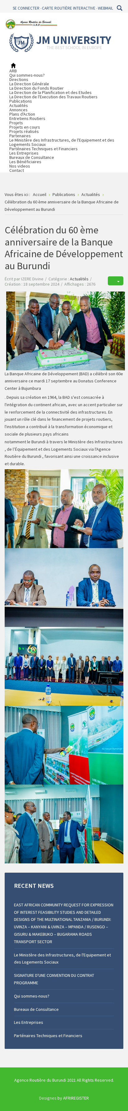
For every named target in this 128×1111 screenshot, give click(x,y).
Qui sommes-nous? (27, 75)
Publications (20, 101)
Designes (48, 1098)
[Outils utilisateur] (115, 280)
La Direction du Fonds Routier (36, 88)
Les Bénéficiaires (25, 161)
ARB (13, 71)
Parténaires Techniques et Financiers (43, 148)
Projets (16, 123)
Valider (119, 8)
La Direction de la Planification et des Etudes (50, 92)
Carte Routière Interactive (68, 8)
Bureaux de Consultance (31, 157)
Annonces (18, 110)
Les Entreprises (24, 153)
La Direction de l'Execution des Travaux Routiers (53, 97)
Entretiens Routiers (27, 118)
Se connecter (26, 8)
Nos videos (19, 166)
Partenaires (20, 135)
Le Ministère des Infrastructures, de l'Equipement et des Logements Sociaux (61, 142)
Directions (18, 79)
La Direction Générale (29, 84)
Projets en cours (24, 127)
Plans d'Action (22, 114)
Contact (16, 170)
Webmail (105, 8)
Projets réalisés (24, 131)
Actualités (18, 105)
